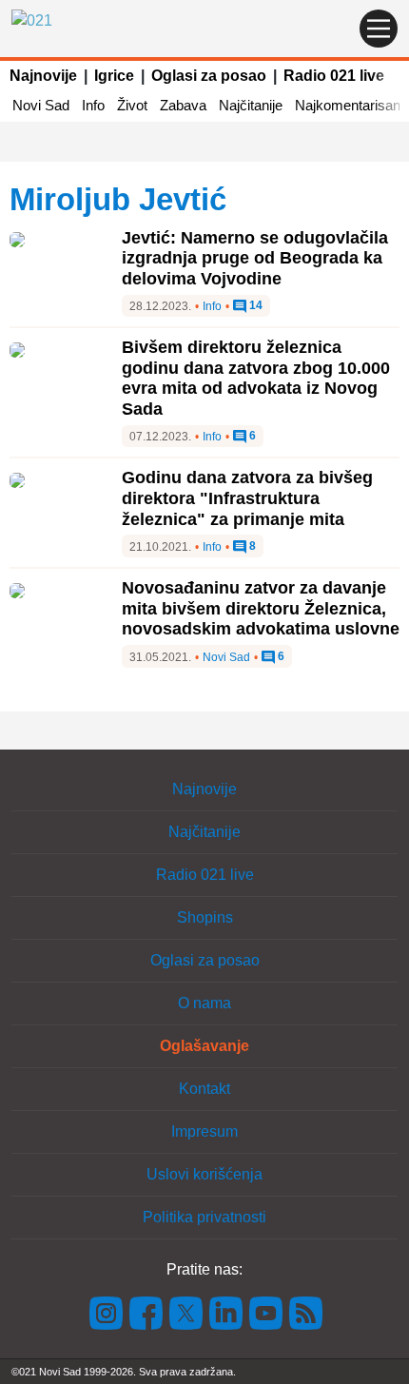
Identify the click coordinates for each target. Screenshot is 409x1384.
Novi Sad (40, 105)
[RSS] (304, 1311)
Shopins (205, 917)
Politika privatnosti (204, 1217)
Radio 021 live (333, 76)
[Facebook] (146, 1311)
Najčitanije (250, 105)
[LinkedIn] (226, 1311)
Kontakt (204, 1089)
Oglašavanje (204, 1046)
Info (93, 105)
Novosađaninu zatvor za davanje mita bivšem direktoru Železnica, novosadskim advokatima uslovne (260, 608)
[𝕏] (186, 1311)
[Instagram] (107, 1311)
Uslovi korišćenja (204, 1174)
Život (132, 105)
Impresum (204, 1131)
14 (254, 306)
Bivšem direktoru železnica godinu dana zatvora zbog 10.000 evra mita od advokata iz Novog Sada (256, 378)
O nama (204, 1003)
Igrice (114, 76)
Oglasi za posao (208, 76)
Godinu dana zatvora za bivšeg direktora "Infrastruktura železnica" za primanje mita (247, 498)
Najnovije (43, 76)
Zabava (183, 105)
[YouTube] (266, 1311)
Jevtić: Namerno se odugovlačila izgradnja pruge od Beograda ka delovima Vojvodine (255, 258)
